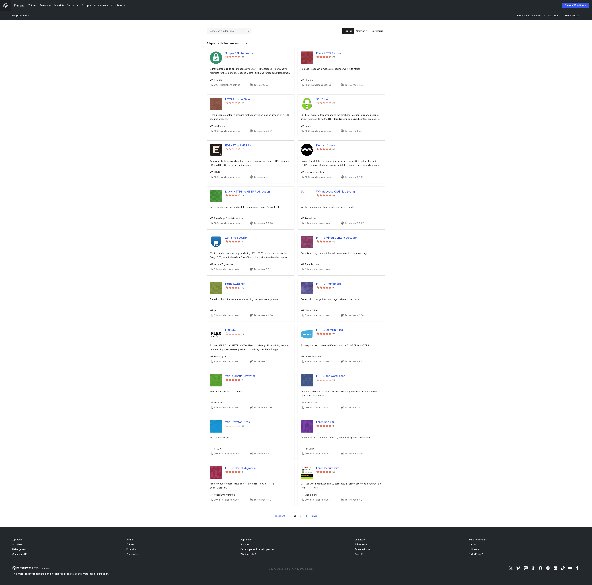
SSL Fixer (322, 99)
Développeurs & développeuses (257, 549)
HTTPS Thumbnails (328, 283)
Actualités (17, 544)
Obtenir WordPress (575, 5)
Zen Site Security (236, 237)
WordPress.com (478, 539)
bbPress (474, 549)
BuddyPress (476, 554)
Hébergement (19, 549)
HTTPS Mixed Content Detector (337, 237)
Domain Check (325, 145)
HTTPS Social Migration (240, 468)
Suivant (314, 516)
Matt (472, 544)
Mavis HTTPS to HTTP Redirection (247, 191)
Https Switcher (235, 283)
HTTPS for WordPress (330, 376)
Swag (359, 554)
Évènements (361, 544)
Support (244, 544)
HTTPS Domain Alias (329, 329)
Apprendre (246, 539)
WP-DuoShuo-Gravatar (240, 376)
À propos (17, 539)
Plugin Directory (20, 15)
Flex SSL (230, 329)
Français (46, 568)
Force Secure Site (327, 468)
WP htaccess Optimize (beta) (335, 191)
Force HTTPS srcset (329, 53)
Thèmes (130, 544)
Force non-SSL (325, 422)
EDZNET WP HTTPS (238, 145)
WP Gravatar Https (237, 422)
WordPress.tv (248, 554)
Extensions (132, 549)
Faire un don (362, 549)
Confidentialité (19, 554)
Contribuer (360, 539)
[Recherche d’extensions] (248, 31)
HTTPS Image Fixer (237, 99)
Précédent (279, 516)
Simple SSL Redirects (239, 53)
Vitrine (129, 539)
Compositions (133, 554)
